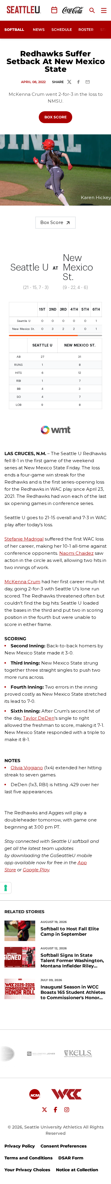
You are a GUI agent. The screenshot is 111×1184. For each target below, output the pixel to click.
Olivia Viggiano (27, 767)
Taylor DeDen (38, 718)
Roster (86, 29)
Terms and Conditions (28, 1158)
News (39, 29)
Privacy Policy (19, 1146)
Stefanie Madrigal (24, 539)
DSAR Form (70, 1158)
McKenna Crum (22, 581)
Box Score (58, 117)
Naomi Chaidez (76, 553)
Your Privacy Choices (27, 1169)
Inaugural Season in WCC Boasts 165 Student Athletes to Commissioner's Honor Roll (73, 992)
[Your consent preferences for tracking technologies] (5, 888)
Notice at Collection (77, 1169)
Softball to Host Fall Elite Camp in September (70, 931)
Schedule (62, 29)
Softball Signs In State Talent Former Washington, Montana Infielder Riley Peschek (72, 961)
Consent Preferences (64, 1146)
